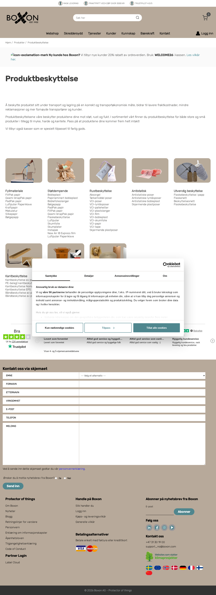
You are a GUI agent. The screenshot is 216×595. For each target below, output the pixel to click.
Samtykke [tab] (51, 275)
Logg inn (81, 511)
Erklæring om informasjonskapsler (26, 532)
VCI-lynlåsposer (99, 204)
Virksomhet (13, 400)
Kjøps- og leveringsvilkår (91, 516)
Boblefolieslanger (58, 201)
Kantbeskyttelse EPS (18, 289)
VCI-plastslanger (100, 210)
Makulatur (11, 210)
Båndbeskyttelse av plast (20, 296)
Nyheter (10, 511)
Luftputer (53, 220)
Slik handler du (85, 505)
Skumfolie (54, 223)
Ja (59, 478)
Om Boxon (11, 505)
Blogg (8, 516)
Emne (9, 375)
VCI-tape (95, 226)
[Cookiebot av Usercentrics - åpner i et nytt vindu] (165, 264)
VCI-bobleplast (99, 217)
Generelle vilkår (85, 521)
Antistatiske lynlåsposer (146, 198)
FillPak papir (12, 194)
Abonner (184, 512)
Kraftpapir (11, 207)
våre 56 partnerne (54, 292)
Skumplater (55, 226)
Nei (69, 478)
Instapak (53, 230)
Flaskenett (180, 198)
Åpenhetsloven (14, 538)
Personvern (12, 527)
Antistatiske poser (143, 194)
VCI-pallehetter (99, 207)
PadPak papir (13, 201)
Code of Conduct (15, 548)
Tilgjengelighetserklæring (20, 543)
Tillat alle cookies (156, 327)
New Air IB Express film (62, 233)
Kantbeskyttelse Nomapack (22, 286)
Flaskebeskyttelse (59, 217)
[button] (205, 17)
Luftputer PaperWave (18, 204)
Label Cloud (12, 562)
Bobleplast (54, 194)
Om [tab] (165, 275)
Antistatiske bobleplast (146, 201)
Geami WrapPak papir (18, 198)
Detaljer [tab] (89, 275)
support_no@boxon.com (161, 546)
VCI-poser (96, 201)
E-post (10, 409)
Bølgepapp (11, 217)
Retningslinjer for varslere (21, 521)
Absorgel (95, 194)
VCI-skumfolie (98, 220)
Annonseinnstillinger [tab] (127, 275)
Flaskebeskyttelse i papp (189, 194)
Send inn (13, 486)
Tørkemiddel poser (101, 198)
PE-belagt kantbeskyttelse (21, 283)
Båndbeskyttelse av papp (20, 292)
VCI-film (94, 214)
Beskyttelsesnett (184, 201)
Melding (11, 426)
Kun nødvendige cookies (59, 327)
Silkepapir (11, 214)
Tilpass (106, 327)
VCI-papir (95, 223)
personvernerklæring (72, 468)
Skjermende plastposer (104, 230)
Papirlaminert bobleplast (63, 198)
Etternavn (12, 392)
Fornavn (11, 383)
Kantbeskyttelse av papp (20, 279)
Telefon (11, 417)
